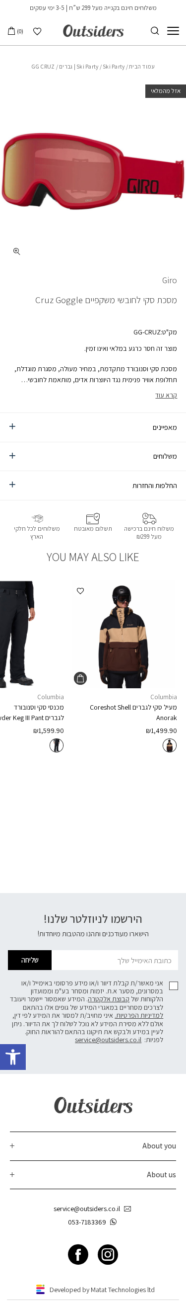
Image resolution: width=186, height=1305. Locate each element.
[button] (13, 1057)
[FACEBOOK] (78, 1254)
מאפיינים (165, 427)
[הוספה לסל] (80, 678)
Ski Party (87, 66)
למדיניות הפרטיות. (139, 1015)
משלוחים (165, 456)
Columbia (163, 697)
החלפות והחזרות (154, 485)
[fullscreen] (17, 251)
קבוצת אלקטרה (108, 998)
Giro (169, 280)
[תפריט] (173, 30)
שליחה (30, 960)
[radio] (169, 745)
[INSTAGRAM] (108, 1254)
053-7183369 (87, 1222)
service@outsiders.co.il (108, 1039)
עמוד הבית (142, 66)
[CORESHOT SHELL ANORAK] (124, 634)
